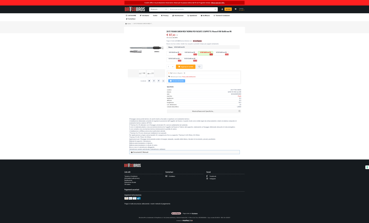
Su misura (206, 15)
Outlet (155, 15)
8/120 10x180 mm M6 (222, 53)
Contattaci (131, 19)
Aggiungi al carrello (187, 67)
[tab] (139, 152)
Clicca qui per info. (218, 3)
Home (129, 23)
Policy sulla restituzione (189, 76)
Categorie (132, 15)
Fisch (239, 96)
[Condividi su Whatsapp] (163, 81)
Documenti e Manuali (140, 152)
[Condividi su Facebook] (154, 81)
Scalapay (195, 213)
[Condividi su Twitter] (149, 81)
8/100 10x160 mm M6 (206, 53)
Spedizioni (193, 15)
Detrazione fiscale (130, 182)
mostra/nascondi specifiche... (203, 111)
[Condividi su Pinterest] (158, 81)
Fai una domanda (178, 81)
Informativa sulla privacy (132, 178)
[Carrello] (235, 9)
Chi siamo (145, 15)
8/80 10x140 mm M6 (191, 53)
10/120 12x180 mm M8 (190, 59)
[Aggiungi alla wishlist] (199, 67)
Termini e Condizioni (223, 15)
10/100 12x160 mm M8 (175, 59)
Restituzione (179, 15)
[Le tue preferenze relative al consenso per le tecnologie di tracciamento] (367, 167)
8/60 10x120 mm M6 (175, 53)
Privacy (165, 15)
